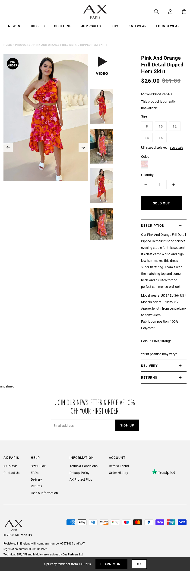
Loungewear (168, 26)
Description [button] (153, 225)
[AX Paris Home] (95, 12)
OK (139, 564)
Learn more (111, 564)
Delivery (36, 479)
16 (161, 138)
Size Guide (176, 147)
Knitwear (138, 26)
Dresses (37, 26)
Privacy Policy (79, 472)
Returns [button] (149, 377)
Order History (118, 472)
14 (147, 138)
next (83, 147)
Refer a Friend (119, 466)
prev (8, 147)
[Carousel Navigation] (45, 147)
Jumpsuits (91, 26)
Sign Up (127, 425)
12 (175, 126)
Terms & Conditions (84, 466)
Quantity (147, 175)
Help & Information (44, 493)
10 (161, 126)
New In (14, 26)
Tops (114, 26)
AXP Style (10, 466)
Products (22, 44)
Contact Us (11, 472)
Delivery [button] (149, 365)
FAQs (34, 472)
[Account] (166, 12)
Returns (36, 486)
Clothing (63, 26)
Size (144, 116)
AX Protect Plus (81, 479)
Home (7, 44)
